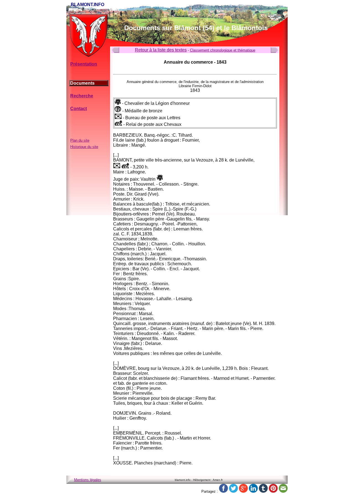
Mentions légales (87, 480)
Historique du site (84, 147)
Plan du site (79, 140)
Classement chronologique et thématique (222, 50)
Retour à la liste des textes (161, 50)
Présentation (83, 64)
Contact (78, 108)
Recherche (81, 96)
